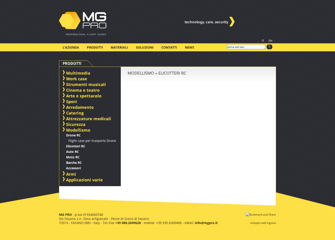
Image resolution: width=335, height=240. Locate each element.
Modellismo (78, 130)
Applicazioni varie (84, 180)
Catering (75, 113)
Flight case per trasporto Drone (92, 140)
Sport (71, 101)
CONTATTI (169, 47)
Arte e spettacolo (83, 96)
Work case (76, 78)
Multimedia (78, 73)
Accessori (73, 168)
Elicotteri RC (75, 146)
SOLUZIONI (145, 47)
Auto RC (72, 151)
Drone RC (73, 135)
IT (263, 41)
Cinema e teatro (83, 90)
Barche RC (74, 162)
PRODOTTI (95, 47)
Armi (71, 174)
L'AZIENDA (71, 47)
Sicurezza (75, 124)
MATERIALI (119, 47)
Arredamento (80, 107)
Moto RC (73, 157)
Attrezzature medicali (88, 118)
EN (270, 41)
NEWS (189, 47)
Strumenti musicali (86, 84)
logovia (271, 223)
